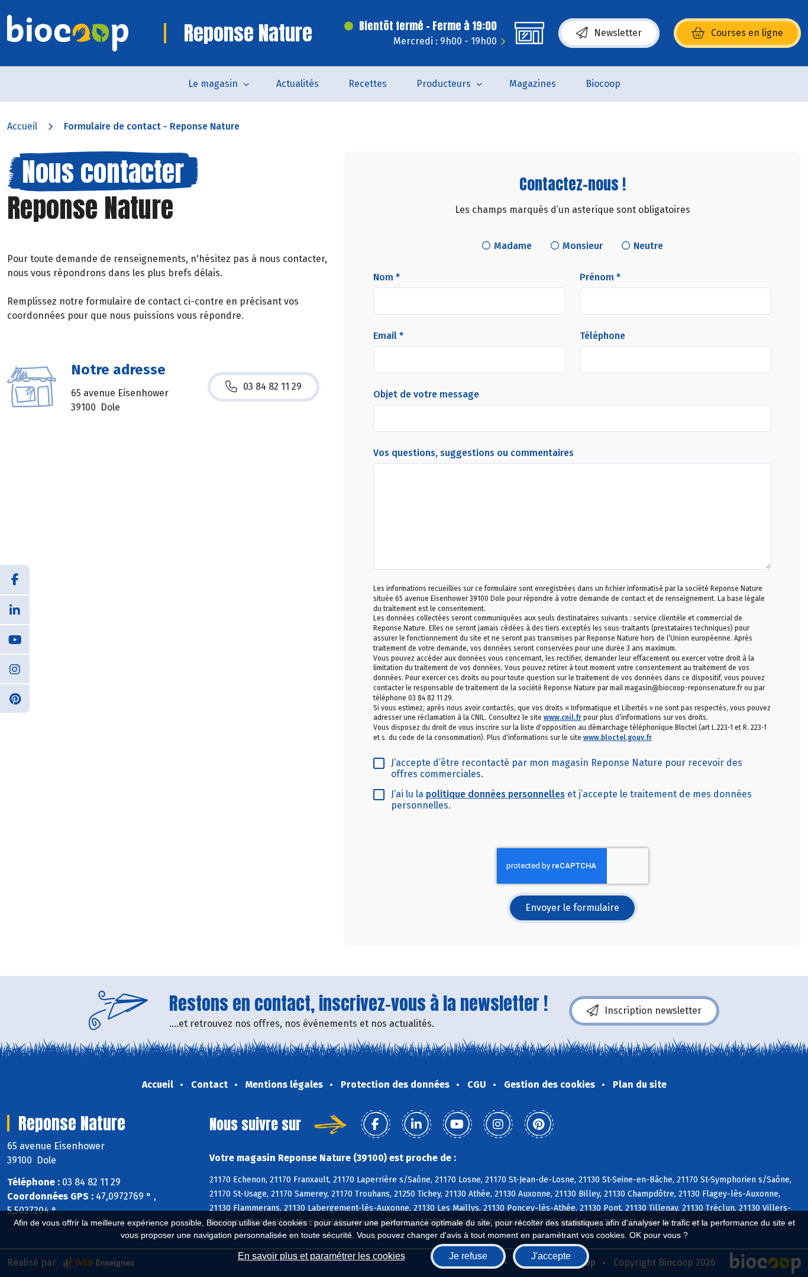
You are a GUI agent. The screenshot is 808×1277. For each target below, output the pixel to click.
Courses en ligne (747, 32)
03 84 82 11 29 (272, 386)
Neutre (648, 245)
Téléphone (602, 335)
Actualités (297, 83)
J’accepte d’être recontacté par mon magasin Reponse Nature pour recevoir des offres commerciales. (566, 768)
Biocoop (603, 83)
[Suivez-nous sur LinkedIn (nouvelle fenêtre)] (15, 609)
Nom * (386, 277)
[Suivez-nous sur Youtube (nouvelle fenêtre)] (15, 639)
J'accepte (551, 1256)
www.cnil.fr (562, 717)
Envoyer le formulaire (572, 907)
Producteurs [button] (443, 83)
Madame (513, 245)
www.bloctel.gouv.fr (617, 737)
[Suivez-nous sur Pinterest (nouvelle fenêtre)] (15, 698)
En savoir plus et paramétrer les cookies (321, 1256)
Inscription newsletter (653, 1010)
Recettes (367, 83)
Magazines (532, 83)
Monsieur (583, 245)
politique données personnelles (495, 794)
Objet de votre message (426, 394)
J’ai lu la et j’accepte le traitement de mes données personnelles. (571, 799)
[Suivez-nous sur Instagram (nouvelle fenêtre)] (15, 668)
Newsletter (618, 32)
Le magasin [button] (213, 83)
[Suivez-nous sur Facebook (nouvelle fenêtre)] (15, 579)
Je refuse (468, 1256)
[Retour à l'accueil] (67, 33)
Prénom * (600, 277)
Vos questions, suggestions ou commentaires (473, 452)
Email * (388, 335)
